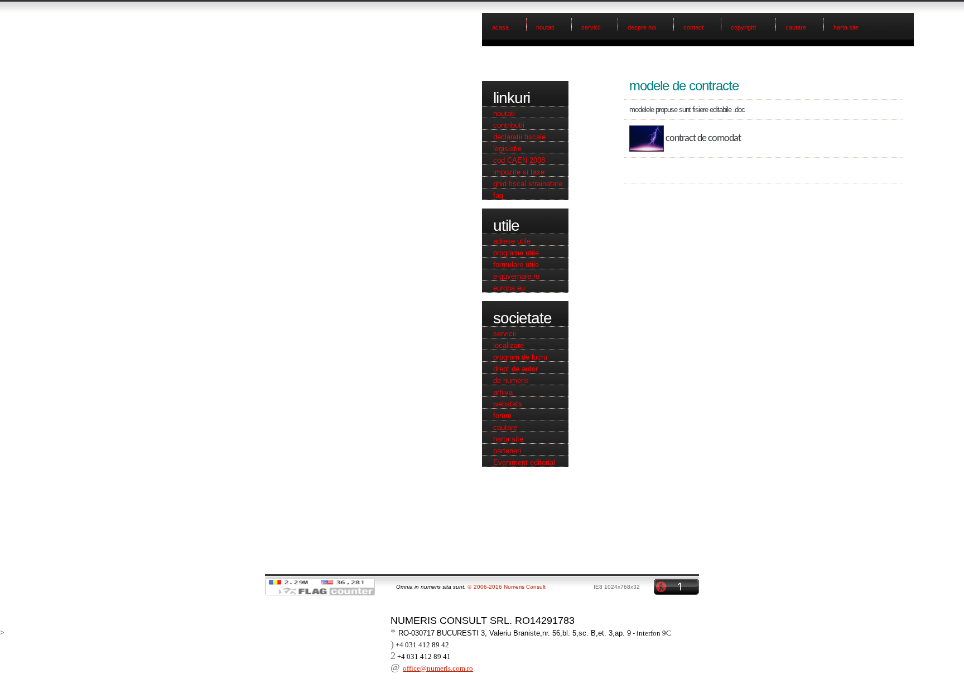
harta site (846, 27)
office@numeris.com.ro (438, 668)
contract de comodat (703, 138)
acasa (500, 27)
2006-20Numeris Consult (506, 587)
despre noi (642, 27)
